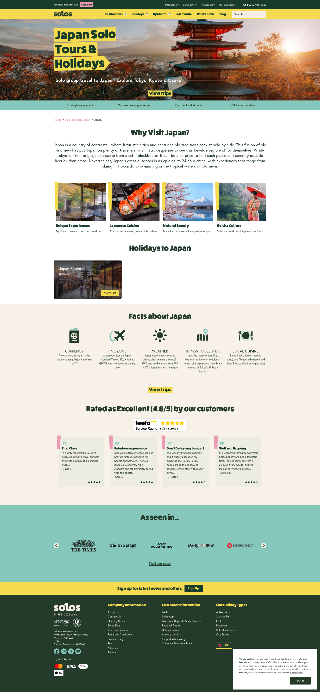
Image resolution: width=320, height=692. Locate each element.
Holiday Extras (170, 630)
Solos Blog (114, 625)
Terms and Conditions (120, 634)
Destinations (114, 14)
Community (188, 4)
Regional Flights (171, 625)
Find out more (160, 563)
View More (110, 292)
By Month (159, 14)
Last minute (184, 14)
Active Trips (223, 612)
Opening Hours (116, 621)
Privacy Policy (116, 639)
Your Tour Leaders (118, 630)
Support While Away (174, 639)
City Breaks (222, 634)
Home (57, 119)
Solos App (168, 616)
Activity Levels (170, 634)
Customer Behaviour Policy (177, 643)
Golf (218, 621)
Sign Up (193, 588)
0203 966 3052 (254, 4)
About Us (113, 612)
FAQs (165, 612)
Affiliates (113, 648)
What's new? (205, 14)
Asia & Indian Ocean (77, 119)
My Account (207, 4)
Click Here (86, 4)
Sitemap (112, 652)
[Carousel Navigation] (160, 545)
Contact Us (114, 616)
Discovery (222, 625)
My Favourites (226, 4)
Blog (223, 14)
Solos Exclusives (225, 630)
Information (171, 4)
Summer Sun (223, 616)
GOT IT (300, 680)
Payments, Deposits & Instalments (181, 621)
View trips (160, 93)
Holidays (138, 14)
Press (111, 643)
